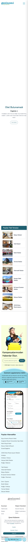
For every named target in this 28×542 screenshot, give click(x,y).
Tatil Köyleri (4, 467)
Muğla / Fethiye (5, 486)
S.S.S (2, 514)
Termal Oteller (5, 489)
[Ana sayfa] (7, 3)
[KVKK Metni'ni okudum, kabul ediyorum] (3, 365)
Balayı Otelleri (5, 472)
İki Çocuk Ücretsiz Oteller (8, 475)
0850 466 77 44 (14, 539)
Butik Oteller (5, 484)
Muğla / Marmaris (6, 477)
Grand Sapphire (5, 448)
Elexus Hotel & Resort (7, 446)
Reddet (14, 527)
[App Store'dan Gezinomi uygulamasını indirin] (8, 381)
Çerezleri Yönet (14, 530)
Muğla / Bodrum (5, 463)
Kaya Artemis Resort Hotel (8, 438)
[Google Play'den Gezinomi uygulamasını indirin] (20, 381)
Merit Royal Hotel (6, 443)
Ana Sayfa (14, 122)
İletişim (3, 511)
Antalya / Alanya (5, 458)
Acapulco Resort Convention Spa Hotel (12, 441)
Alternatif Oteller (6, 470)
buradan (12, 523)
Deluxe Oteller (5, 491)
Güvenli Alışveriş (19, 509)
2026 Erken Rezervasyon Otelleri (10, 453)
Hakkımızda (4, 509)
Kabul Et (14, 533)
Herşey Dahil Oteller (7, 460)
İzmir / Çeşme (5, 481)
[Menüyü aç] (24, 3)
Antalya (3, 455)
